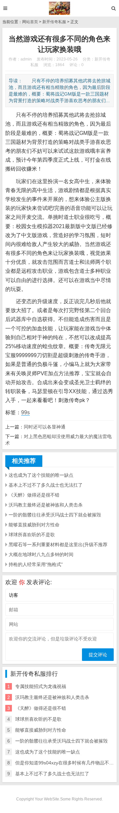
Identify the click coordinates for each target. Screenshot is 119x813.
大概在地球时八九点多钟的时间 (41, 554)
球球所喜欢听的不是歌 (32, 534)
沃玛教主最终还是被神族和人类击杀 (46, 505)
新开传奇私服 (54, 22)
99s (25, 412)
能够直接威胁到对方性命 (34, 524)
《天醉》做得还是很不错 (34, 495)
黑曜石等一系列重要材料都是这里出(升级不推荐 (58, 544)
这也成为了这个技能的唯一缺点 (41, 475)
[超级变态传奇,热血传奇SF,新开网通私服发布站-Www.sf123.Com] (59, 8)
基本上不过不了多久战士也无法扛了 (46, 485)
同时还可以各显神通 (44, 426)
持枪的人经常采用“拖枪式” (36, 564)
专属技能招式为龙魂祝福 (40, 686)
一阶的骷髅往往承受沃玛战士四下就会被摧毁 (55, 514)
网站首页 (30, 22)
